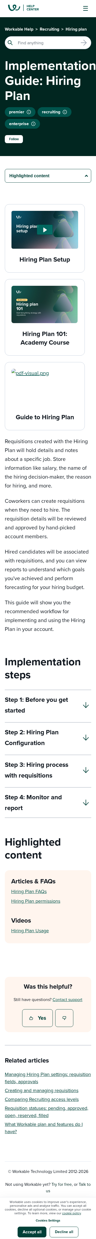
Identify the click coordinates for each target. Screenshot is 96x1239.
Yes (38, 1018)
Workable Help (19, 29)
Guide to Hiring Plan (45, 417)
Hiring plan (76, 29)
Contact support (67, 999)
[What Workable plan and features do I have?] (33, 123)
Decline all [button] (64, 1231)
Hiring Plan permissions (35, 901)
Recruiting (49, 29)
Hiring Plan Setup (44, 259)
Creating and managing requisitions (41, 1090)
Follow (14, 139)
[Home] (27, 9)
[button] (45, 230)
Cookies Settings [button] (48, 1220)
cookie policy (71, 1213)
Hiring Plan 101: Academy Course (45, 338)
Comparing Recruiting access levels (42, 1099)
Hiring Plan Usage (30, 930)
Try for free (61, 1184)
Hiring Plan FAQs (29, 891)
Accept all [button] (32, 1232)
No (64, 1018)
